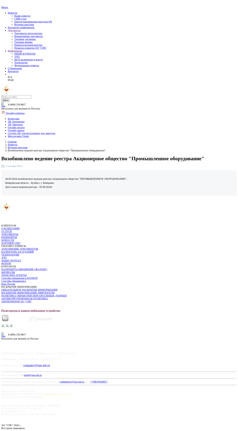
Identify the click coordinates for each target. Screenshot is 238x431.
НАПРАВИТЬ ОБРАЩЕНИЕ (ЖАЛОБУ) (24, 269)
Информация (15, 50)
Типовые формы (23, 42)
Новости (12, 13)
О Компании (15, 68)
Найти (5, 100)
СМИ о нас (20, 18)
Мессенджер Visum (18, 136)
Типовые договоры (25, 39)
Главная (12, 141)
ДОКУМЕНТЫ (9, 234)
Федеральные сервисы (26, 65)
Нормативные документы (28, 36)
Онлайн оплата (16, 127)
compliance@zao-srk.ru (72, 381)
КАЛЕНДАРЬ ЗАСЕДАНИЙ (17, 251)
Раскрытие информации (21, 27)
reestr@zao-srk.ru (33, 375)
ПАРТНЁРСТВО (10, 243)
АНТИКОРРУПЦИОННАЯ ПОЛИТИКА (24, 298)
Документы (14, 30)
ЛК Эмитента (15, 124)
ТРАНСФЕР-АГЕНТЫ (14, 275)
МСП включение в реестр (28, 59)
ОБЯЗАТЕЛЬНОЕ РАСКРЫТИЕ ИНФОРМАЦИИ (29, 289)
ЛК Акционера (16, 121)
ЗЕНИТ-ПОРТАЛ (11, 260)
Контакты (13, 71)
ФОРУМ (6, 263)
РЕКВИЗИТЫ (9, 237)
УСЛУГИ (6, 231)
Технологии (21, 62)
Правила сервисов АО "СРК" (30, 48)
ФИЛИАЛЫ (8, 272)
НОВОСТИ (7, 240)
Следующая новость (43, 200)
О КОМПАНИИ (10, 228)
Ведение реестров (24, 24)
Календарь (13, 118)
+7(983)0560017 (99, 381)
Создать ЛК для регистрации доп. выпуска (31, 133)
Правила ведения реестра (28, 45)
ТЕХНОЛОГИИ (10, 254)
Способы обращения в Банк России (13, 282)
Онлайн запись (16, 130)
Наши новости (22, 15)
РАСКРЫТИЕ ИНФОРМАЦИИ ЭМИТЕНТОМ (27, 292)
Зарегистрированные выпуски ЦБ (33, 21)
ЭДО (17, 56)
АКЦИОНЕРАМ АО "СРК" (16, 301)
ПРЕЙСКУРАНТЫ (24, 53)
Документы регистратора (28, 33)
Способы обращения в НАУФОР (19, 278)
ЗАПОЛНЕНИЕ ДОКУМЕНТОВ (19, 249)
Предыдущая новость (15, 200)
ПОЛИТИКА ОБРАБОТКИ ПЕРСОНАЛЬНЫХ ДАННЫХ (34, 295)
